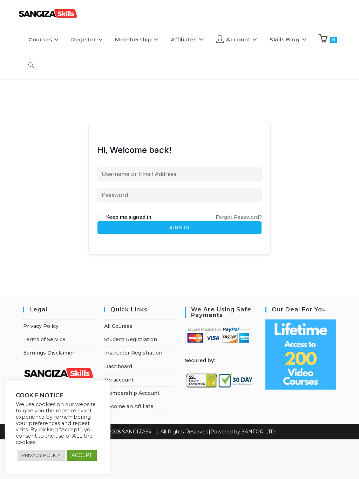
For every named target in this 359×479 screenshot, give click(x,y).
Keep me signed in (128, 217)
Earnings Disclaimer (48, 353)
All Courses (118, 326)
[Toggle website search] (31, 66)
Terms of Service (44, 339)
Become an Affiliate (129, 406)
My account (119, 380)
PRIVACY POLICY (41, 455)
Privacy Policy (41, 326)
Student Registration (130, 339)
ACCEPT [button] (82, 455)
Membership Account (132, 393)
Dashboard (118, 366)
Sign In (179, 227)
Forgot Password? (239, 217)
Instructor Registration (133, 353)
